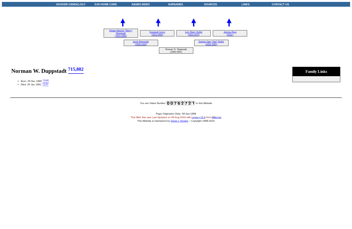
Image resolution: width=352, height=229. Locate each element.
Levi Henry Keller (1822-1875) (193, 33)
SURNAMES (175, 4)
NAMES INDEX (141, 4)
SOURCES (210, 4)
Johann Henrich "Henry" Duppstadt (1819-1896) (120, 33)
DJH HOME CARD (106, 4)
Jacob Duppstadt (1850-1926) (141, 43)
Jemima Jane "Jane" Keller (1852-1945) (211, 43)
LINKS (246, 4)
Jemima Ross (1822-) (230, 33)
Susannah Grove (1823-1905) (157, 33)
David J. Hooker (179, 121)
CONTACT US (280, 4)
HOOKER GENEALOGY (70, 4)
